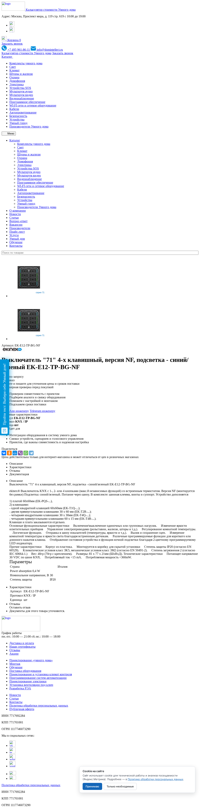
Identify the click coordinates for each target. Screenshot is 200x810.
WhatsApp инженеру (15, 411)
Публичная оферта (21, 709)
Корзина (14, 40)
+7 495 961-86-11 (19, 49)
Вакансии (15, 224)
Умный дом (17, 238)
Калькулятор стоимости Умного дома (51, 9)
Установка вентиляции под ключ (31, 685)
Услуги (14, 235)
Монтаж (14, 663)
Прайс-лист (17, 231)
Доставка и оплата (21, 643)
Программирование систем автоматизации (38, 677)
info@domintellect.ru (49, 49)
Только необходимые (120, 786)
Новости (15, 214)
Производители (19, 228)
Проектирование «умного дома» (31, 660)
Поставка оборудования (25, 670)
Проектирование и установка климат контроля (40, 674)
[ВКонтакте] (4, 453)
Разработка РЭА (20, 688)
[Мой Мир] (14, 453)
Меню (10, 133)
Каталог (7, 56)
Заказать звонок (12, 43)
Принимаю (92, 786)
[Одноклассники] (9, 453)
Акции (14, 653)
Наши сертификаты (22, 646)
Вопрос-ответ (18, 221)
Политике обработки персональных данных (155, 779)
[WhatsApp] (25, 453)
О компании (17, 210)
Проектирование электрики (27, 681)
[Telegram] (31, 453)
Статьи (14, 217)
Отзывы (14, 650)
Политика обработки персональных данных (38, 705)
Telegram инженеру (42, 411)
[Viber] (20, 453)
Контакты (15, 245)
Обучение (15, 242)
